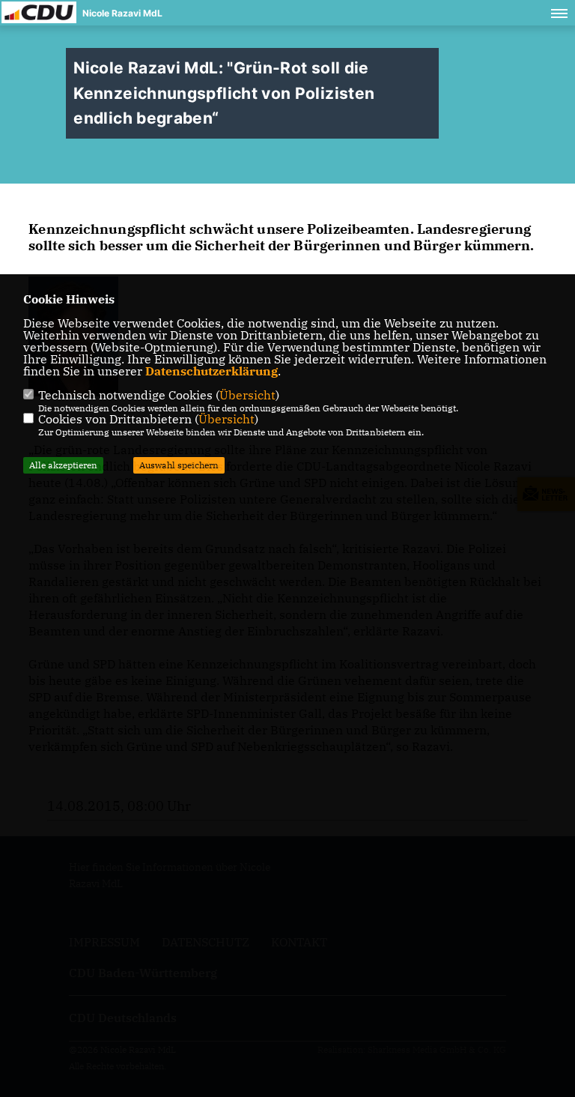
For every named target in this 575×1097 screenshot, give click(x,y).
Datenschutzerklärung (211, 370)
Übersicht (247, 394)
